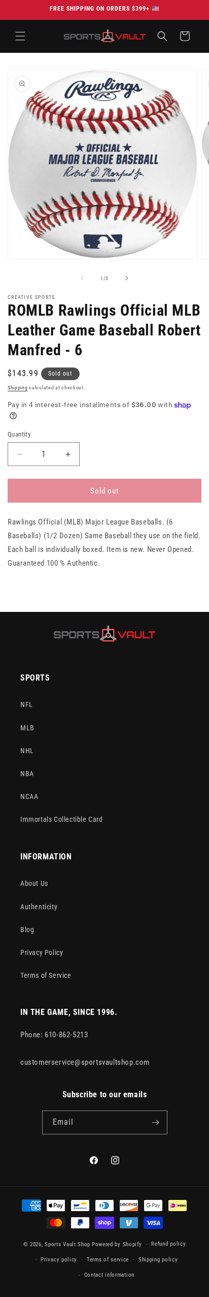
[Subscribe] (156, 1122)
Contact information (109, 1275)
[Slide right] (127, 278)
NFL (26, 704)
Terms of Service (46, 975)
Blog (27, 929)
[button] (20, 36)
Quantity (19, 434)
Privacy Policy (41, 952)
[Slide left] (82, 278)
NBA (27, 773)
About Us (34, 883)
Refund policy (168, 1244)
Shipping (18, 387)
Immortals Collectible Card (61, 819)
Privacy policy (59, 1259)
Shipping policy (158, 1259)
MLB (27, 728)
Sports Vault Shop (67, 1244)
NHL (27, 751)
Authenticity (38, 907)
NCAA (29, 796)
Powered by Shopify (117, 1244)
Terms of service (108, 1259)
